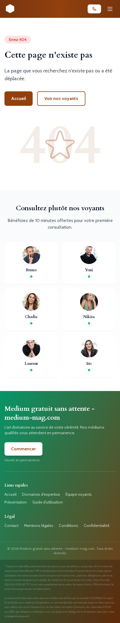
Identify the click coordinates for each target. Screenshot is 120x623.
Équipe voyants (79, 494)
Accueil (18, 98)
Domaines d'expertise (41, 494)
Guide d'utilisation (47, 502)
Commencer (23, 448)
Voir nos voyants (61, 98)
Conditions (68, 525)
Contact (11, 525)
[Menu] (110, 8)
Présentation (15, 502)
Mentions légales (38, 525)
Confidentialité (96, 525)
